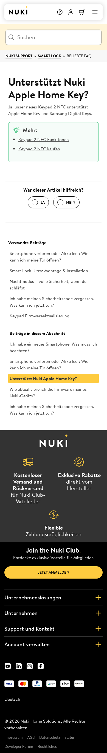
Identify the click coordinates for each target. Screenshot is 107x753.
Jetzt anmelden (53, 572)
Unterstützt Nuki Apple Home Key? (43, 378)
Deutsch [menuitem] (12, 699)
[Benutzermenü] (70, 12)
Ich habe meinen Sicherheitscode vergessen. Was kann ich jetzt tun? (52, 301)
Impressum (13, 737)
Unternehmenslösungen (32, 597)
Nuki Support (18, 56)
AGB (31, 737)
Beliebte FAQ (79, 56)
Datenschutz (49, 737)
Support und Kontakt (29, 629)
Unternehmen (21, 613)
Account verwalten (27, 644)
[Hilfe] (59, 12)
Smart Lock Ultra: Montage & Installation (49, 270)
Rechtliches (47, 746)
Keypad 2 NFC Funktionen (43, 139)
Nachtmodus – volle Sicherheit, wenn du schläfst (48, 284)
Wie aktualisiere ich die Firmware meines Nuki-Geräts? (48, 392)
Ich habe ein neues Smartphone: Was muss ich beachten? (53, 347)
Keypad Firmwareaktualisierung (39, 315)
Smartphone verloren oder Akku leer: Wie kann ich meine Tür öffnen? (49, 256)
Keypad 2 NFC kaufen (39, 148)
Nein (70, 202)
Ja (43, 202)
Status (69, 737)
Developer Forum (18, 746)
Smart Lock (49, 56)
